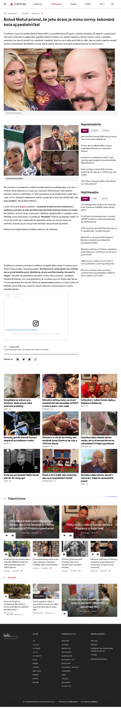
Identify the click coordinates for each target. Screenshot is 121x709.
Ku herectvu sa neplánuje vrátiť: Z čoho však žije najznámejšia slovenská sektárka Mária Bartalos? (98, 160)
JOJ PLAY (36, 645)
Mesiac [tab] (106, 130)
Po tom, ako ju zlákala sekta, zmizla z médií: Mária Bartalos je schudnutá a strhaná (96, 148)
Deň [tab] (84, 130)
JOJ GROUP (37, 656)
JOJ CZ (35, 652)
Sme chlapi (37, 671)
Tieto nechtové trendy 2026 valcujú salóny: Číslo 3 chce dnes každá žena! (99, 138)
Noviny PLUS (66, 648)
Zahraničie (66, 671)
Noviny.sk (38, 4)
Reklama (94, 641)
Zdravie (36, 675)
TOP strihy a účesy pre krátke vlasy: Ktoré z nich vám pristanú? (98, 182)
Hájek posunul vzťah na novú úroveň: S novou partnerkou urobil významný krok (97, 262)
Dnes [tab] (85, 198)
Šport (88, 4)
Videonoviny (67, 652)
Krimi (64, 675)
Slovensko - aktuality (70, 667)
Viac (101, 4)
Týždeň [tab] (94, 130)
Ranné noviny (67, 656)
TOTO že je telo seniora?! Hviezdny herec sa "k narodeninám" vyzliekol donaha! (99, 229)
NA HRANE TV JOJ (68, 660)
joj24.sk (65, 645)
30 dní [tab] (104, 198)
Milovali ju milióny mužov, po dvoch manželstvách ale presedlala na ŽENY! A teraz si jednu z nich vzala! (98, 273)
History (36, 679)
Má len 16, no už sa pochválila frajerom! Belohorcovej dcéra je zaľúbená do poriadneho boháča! (97, 240)
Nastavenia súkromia (99, 659)
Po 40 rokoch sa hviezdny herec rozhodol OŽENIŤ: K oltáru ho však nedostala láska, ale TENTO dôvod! (98, 219)
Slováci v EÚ (66, 686)
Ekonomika (66, 682)
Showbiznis (56, 4)
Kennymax (73, 702)
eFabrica (94, 702)
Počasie (36, 682)
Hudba (73, 4)
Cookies (94, 655)
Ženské (35, 663)
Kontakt (94, 645)
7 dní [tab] (95, 198)
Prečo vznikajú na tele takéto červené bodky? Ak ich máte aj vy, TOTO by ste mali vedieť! (99, 172)
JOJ (34, 641)
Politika (65, 679)
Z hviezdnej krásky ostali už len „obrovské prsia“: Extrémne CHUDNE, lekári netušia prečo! (98, 207)
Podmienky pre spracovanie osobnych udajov (102, 650)
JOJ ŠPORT (37, 648)
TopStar (36, 667)
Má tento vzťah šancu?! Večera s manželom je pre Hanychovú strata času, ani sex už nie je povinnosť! (99, 252)
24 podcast (66, 663)
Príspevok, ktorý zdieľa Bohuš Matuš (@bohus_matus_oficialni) (35, 334)
